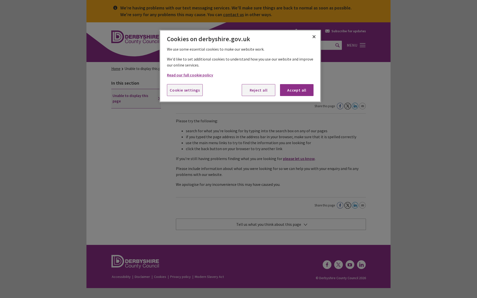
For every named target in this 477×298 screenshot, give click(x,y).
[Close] (314, 36)
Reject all (259, 90)
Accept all (296, 90)
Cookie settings (185, 90)
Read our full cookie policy (190, 74)
